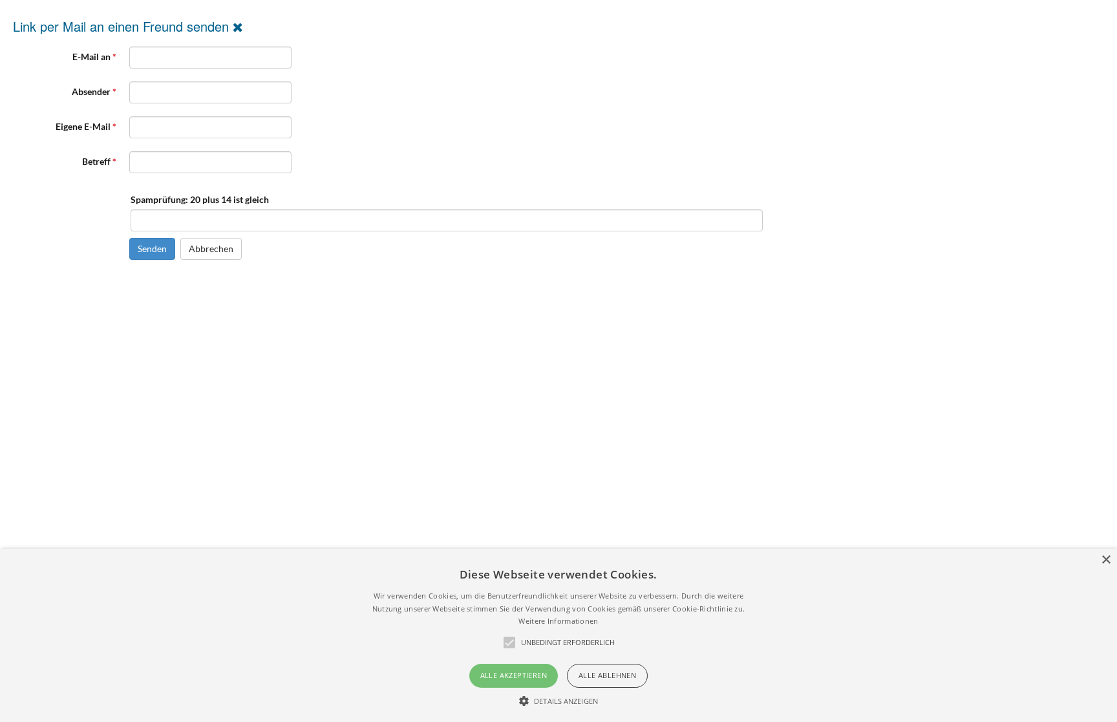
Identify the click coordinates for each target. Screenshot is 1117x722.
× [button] (1106, 560)
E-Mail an (94, 56)
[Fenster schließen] (238, 26)
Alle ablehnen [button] (607, 675)
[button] (558, 700)
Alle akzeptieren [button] (513, 675)
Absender (94, 91)
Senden (152, 248)
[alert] (558, 635)
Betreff (99, 161)
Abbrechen (211, 248)
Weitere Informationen (558, 621)
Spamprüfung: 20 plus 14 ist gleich (200, 199)
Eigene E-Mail (86, 126)
